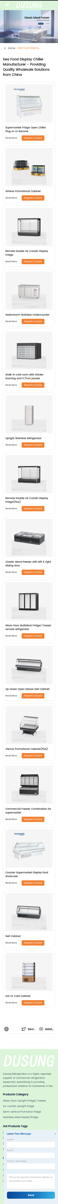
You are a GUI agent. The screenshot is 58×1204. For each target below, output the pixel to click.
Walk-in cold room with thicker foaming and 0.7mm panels (24, 376)
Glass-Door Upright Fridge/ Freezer (24, 1101)
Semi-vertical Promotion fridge (22, 1112)
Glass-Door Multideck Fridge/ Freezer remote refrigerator (28, 627)
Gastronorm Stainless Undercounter (27, 315)
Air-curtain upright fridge (18, 1106)
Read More (11, 138)
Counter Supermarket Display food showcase (26, 874)
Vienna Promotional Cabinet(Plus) (26, 749)
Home (11, 48)
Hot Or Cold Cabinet (17, 996)
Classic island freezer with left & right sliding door (28, 564)
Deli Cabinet (13, 936)
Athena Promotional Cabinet (23, 191)
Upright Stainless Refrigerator (23, 438)
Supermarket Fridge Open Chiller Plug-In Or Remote (25, 129)
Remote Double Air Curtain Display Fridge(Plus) (26, 500)
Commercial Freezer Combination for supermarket (28, 811)
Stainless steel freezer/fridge (20, 1117)
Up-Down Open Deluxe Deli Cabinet (27, 689)
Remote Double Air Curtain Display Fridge (26, 253)
